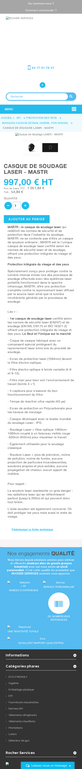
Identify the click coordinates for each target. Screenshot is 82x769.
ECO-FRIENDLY (18, 676)
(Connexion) (41, 77)
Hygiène (14, 683)
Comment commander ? (41, 10)
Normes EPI (16, 708)
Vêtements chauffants (22, 721)
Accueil (6, 117)
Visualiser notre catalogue (42, 47)
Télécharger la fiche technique (32, 529)
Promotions (16, 727)
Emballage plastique (21, 689)
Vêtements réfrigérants (23, 715)
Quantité (11, 198)
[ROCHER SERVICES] (41, 29)
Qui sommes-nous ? (41, 3)
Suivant (62, 148)
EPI (11, 695)
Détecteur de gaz (19, 740)
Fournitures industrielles (24, 702)
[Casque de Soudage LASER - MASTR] (31, 147)
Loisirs (13, 734)
